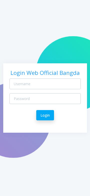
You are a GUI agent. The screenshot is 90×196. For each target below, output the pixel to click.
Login (45, 115)
